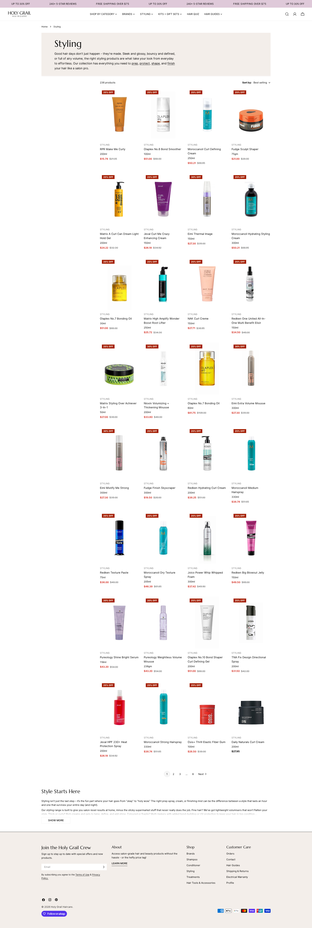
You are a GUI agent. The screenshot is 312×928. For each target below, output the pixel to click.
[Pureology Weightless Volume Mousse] (163, 623)
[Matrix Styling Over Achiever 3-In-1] (119, 369)
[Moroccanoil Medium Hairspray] (251, 453)
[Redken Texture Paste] (119, 538)
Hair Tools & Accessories (201, 882)
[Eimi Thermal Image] (207, 199)
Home (44, 26)
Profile (230, 882)
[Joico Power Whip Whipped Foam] (207, 538)
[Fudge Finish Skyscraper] (163, 453)
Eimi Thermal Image (200, 233)
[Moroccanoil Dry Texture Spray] (163, 538)
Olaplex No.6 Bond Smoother (162, 149)
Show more (56, 820)
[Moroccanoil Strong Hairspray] (163, 707)
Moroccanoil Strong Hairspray (163, 742)
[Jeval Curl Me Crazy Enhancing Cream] (163, 199)
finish (171, 63)
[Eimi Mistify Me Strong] (119, 453)
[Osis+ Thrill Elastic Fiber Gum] (207, 707)
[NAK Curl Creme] (207, 284)
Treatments (193, 877)
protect (145, 63)
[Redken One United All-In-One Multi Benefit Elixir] (251, 284)
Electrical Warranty (237, 877)
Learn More (119, 863)
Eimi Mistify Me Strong (114, 487)
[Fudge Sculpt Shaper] (251, 114)
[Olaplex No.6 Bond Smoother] (163, 114)
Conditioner (193, 865)
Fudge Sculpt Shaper (245, 149)
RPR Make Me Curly (112, 149)
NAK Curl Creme (198, 318)
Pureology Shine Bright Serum (119, 657)
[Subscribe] (103, 867)
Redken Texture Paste (114, 572)
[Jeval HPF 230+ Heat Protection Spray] (119, 707)
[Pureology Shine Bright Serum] (119, 623)
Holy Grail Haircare (61, 906)
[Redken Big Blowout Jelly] (251, 538)
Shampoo (192, 859)
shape (155, 63)
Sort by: (247, 82)
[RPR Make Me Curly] (119, 114)
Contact (230, 859)
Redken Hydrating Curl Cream (207, 487)
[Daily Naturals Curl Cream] (251, 707)
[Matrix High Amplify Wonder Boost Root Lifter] (163, 284)
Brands (191, 853)
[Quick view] (135, 95)
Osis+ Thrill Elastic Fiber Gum (206, 742)
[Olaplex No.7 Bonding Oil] (119, 284)
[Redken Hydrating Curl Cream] (207, 453)
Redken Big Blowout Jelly (248, 572)
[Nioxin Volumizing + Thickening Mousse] (163, 369)
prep (135, 63)
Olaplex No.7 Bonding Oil (116, 318)
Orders (230, 853)
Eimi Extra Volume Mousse (248, 403)
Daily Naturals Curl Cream (248, 742)
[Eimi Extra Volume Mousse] (251, 369)
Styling (191, 871)
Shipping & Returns (237, 871)
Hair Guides (233, 865)
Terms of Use (82, 874)
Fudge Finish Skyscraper (159, 487)
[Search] (287, 14)
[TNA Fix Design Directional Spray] (251, 623)
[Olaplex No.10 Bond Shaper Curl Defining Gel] (207, 623)
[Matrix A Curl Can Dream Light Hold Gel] (119, 199)
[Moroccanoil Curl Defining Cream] (207, 114)
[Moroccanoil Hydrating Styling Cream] (251, 199)
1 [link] (167, 774)
